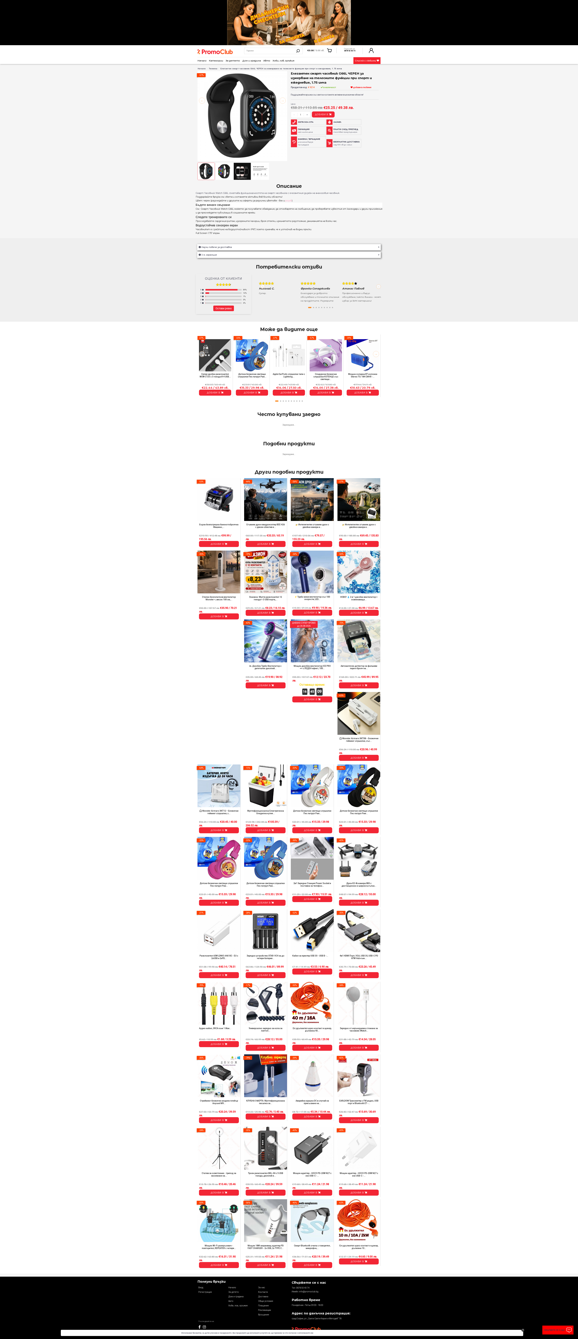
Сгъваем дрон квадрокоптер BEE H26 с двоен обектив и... (265, 525)
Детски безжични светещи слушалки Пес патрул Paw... (252, 375)
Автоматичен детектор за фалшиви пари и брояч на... (359, 667)
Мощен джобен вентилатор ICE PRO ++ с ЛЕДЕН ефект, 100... (312, 667)
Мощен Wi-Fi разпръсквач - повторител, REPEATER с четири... (219, 1246)
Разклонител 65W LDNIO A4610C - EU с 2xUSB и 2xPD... (219, 957)
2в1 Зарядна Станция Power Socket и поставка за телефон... (312, 884)
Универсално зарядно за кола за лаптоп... (265, 1029)
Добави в (322, 114)
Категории (216, 60)
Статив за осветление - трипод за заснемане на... (219, 1174)
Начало (202, 60)
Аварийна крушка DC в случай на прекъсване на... (312, 1102)
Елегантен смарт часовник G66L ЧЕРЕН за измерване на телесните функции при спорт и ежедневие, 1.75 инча (281, 68)
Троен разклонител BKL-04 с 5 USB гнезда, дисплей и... (265, 1174)
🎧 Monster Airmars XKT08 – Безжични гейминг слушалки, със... (358, 739)
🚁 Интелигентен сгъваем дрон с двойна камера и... (312, 525)
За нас (261, 1287)
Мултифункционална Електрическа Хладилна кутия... (265, 812)
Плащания (263, 1305)
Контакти (263, 1292)
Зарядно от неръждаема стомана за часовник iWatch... (359, 1029)
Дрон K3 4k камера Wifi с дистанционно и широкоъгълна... (359, 884)
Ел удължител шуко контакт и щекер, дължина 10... (358, 1246)
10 (302, 401)
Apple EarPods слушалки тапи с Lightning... (289, 375)
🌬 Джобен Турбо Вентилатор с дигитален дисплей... (265, 667)
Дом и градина (251, 60)
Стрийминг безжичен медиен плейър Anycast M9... (219, 1102)
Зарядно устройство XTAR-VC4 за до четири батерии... (265, 957)
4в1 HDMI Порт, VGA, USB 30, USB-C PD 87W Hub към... (359, 957)
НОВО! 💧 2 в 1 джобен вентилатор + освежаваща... (359, 598)
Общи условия (265, 1301)
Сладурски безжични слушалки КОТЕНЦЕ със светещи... (325, 376)
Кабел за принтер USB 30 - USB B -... (310, 956)
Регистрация (205, 1292)
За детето (233, 60)
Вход (200, 1287)
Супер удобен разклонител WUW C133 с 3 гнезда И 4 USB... (215, 375)
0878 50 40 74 (302, 1288)
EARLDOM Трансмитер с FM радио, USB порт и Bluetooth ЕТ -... (358, 1102)
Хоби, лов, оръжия (283, 60)
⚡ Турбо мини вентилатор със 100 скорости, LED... (312, 598)
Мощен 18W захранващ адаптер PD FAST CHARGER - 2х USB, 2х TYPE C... (266, 1246)
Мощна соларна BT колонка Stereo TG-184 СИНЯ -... (362, 375)
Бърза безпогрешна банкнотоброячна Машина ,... (218, 525)
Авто (266, 60)
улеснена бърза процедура (309, 142)
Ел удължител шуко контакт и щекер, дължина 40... (312, 1029)
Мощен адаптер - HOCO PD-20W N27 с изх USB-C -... (312, 1174)
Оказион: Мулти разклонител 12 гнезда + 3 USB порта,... (265, 598)
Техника (213, 68)
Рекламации (264, 1310)
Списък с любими (366, 60)
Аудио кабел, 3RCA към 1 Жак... (215, 1028)
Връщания (263, 1314)
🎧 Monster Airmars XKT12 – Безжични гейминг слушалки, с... (218, 812)
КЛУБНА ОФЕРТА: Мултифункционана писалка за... (265, 1102)
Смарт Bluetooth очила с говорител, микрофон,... (312, 1246)
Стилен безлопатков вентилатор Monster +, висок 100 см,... (219, 598)
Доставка (263, 1296)
